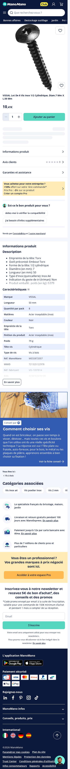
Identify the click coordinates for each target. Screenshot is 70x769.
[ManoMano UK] (13, 735)
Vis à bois (9, 475)
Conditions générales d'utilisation (38, 761)
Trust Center (10, 761)
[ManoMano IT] (5, 735)
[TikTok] (36, 697)
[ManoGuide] (60, 761)
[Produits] (5, 12)
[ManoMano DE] (20, 735)
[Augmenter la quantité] (19, 117)
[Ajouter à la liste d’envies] (61, 85)
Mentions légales (12, 756)
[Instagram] (28, 697)
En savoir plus (39, 643)
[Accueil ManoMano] (20, 4)
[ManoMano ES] (28, 735)
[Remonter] (57, 735)
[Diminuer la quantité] (6, 117)
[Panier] (61, 4)
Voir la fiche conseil (50, 461)
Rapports (34, 765)
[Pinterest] (20, 697)
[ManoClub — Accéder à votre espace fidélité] (44, 4)
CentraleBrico (19, 233)
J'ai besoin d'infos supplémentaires (24, 220)
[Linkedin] (5, 697)
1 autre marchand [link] (36, 233)
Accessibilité (49, 765)
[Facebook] (13, 697)
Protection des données (37, 756)
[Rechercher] (11, 12)
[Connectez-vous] (53, 4)
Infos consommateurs (15, 765)
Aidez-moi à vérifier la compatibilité (25, 213)
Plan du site (38, 751)
